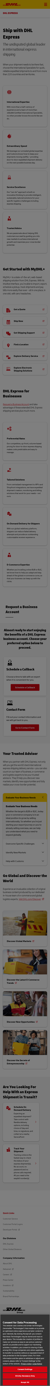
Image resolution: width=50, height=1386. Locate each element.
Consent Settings (25, 1369)
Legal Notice (37, 1363)
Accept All (25, 1382)
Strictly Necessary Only (25, 1376)
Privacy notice (26, 1363)
